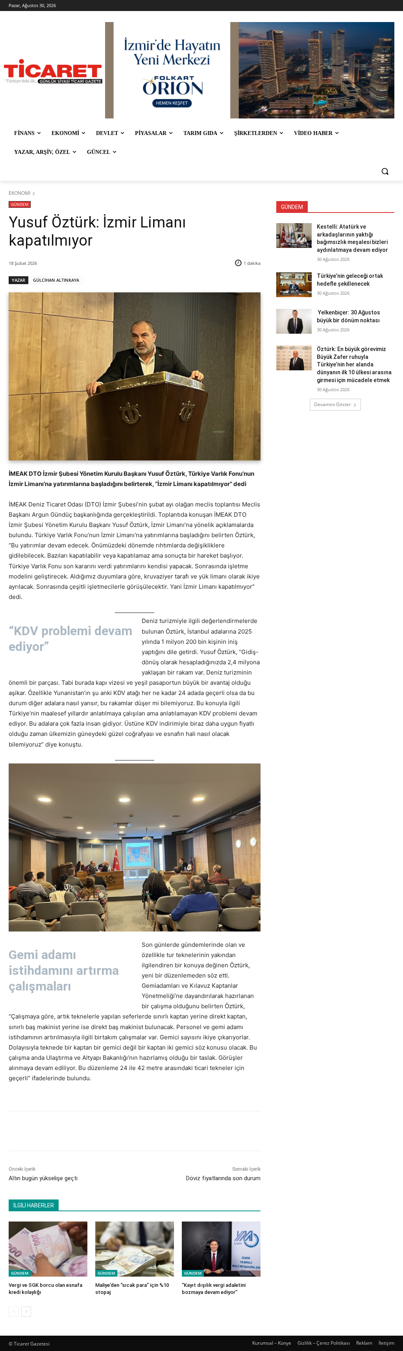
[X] (82, 1131)
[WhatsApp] (118, 1131)
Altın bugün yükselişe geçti (43, 1178)
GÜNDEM (19, 204)
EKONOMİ (19, 193)
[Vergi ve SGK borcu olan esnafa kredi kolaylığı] (48, 1249)
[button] (384, 171)
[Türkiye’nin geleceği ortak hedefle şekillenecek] (294, 284)
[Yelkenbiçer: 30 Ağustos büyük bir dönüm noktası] (294, 321)
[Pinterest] (100, 1131)
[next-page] (26, 1312)
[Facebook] (64, 1131)
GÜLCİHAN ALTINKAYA (56, 280)
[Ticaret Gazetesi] (53, 71)
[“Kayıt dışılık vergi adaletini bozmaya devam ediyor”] (221, 1249)
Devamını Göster (332, 404)
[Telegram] (136, 1131)
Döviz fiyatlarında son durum (223, 1178)
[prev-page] (13, 1312)
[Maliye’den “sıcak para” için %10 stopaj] (134, 1249)
